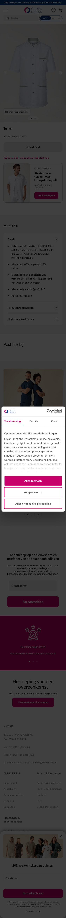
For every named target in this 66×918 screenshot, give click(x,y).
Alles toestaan (33, 480)
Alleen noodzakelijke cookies (33, 503)
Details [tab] (33, 420)
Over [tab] (54, 420)
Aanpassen (31, 492)
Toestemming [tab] (12, 420)
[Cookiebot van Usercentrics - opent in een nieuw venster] (47, 411)
